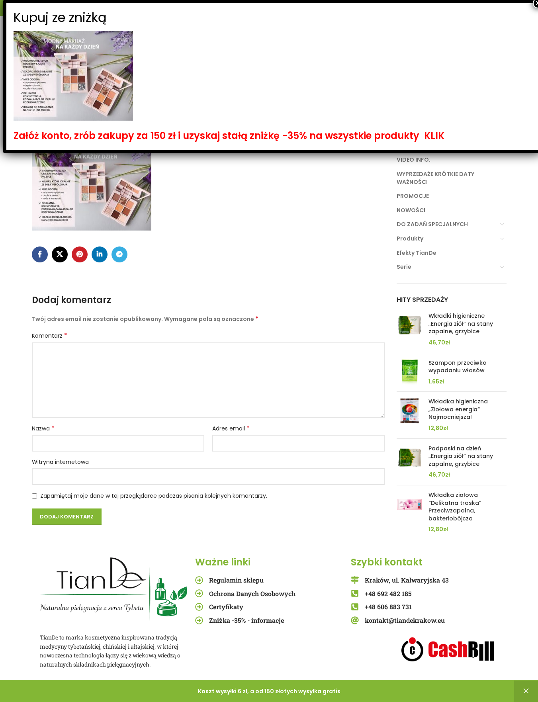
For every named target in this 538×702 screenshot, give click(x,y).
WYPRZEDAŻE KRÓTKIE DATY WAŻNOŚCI (435, 178)
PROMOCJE (413, 196)
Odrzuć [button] (526, 691)
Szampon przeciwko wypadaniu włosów (457, 367)
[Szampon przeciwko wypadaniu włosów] (410, 372)
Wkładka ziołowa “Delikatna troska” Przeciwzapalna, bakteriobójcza (454, 506)
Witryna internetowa (60, 462)
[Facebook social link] (40, 254)
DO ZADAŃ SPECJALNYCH (432, 224)
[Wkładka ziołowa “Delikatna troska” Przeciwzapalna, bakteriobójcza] (410, 512)
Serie (404, 267)
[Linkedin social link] (100, 254)
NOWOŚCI (411, 210)
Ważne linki (222, 562)
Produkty (410, 238)
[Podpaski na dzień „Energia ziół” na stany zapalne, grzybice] (410, 462)
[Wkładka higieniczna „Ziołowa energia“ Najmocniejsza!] (410, 415)
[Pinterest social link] (80, 254)
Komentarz (49, 335)
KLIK (434, 135)
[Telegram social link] (119, 254)
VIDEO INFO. (413, 160)
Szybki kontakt (387, 562)
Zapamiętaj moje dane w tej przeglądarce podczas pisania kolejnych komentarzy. (153, 496)
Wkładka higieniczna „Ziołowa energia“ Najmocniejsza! (458, 409)
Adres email (231, 428)
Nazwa (43, 428)
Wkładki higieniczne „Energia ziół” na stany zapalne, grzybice (460, 323)
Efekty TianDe (416, 253)
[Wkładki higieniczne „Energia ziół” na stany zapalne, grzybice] (410, 329)
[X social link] (60, 254)
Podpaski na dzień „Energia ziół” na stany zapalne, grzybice (460, 456)
